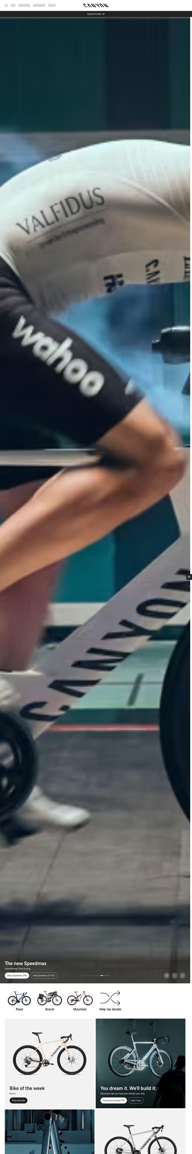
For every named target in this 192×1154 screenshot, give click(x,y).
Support (52, 5)
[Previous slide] (175, 976)
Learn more (136, 1100)
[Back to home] (96, 5)
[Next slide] (182, 976)
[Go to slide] (95, 975)
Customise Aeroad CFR (113, 1100)
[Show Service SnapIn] (189, 577)
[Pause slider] (167, 976)
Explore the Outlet (15, 975)
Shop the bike (18, 1100)
